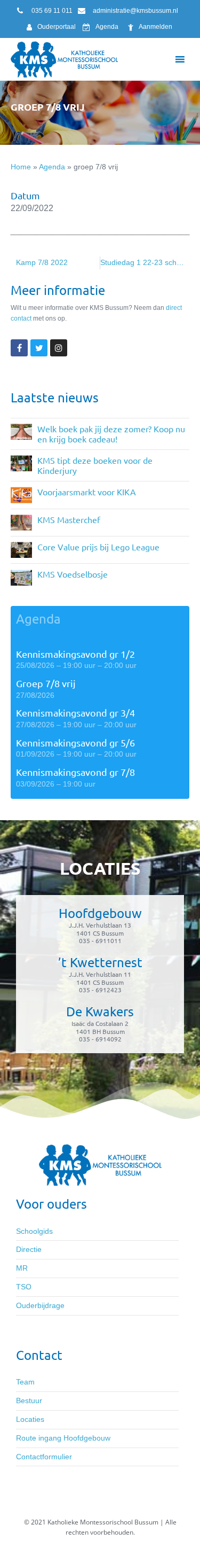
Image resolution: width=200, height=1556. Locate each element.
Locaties (30, 1419)
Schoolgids (34, 1231)
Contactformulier (44, 1456)
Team (25, 1382)
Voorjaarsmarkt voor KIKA (86, 491)
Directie (29, 1249)
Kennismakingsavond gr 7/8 (75, 771)
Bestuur (29, 1400)
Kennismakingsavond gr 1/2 (75, 653)
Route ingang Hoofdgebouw (63, 1438)
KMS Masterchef (68, 519)
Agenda (52, 166)
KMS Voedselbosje (72, 574)
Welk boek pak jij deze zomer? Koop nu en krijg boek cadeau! (111, 433)
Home (21, 166)
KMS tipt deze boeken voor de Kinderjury (95, 465)
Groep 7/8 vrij (46, 683)
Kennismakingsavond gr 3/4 (75, 712)
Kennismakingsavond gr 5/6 (75, 742)
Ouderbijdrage (40, 1305)
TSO (23, 1286)
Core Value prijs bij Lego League (98, 546)
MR (22, 1268)
